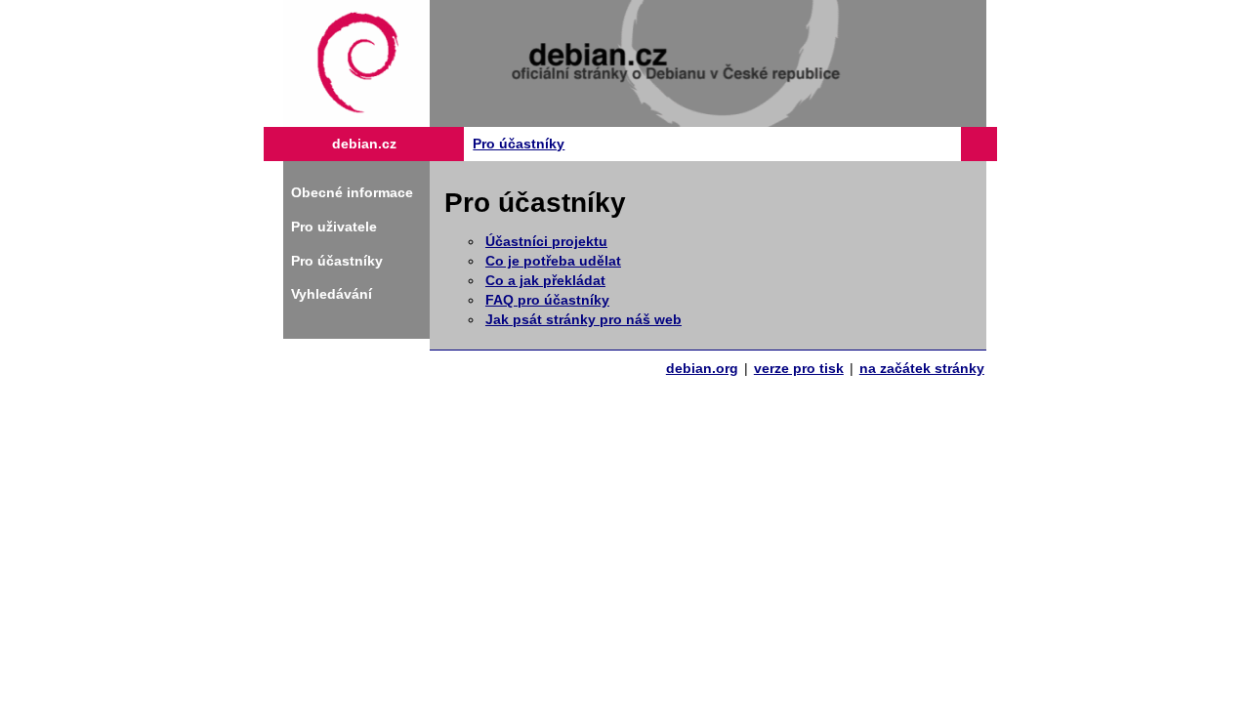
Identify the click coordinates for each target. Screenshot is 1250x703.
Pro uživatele (334, 226)
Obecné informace (352, 192)
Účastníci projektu (546, 241)
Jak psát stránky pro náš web (583, 319)
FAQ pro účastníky (547, 300)
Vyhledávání (331, 294)
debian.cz (364, 143)
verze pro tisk (799, 368)
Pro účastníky (518, 143)
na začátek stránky (921, 368)
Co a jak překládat (545, 280)
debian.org (702, 368)
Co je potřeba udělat (553, 261)
